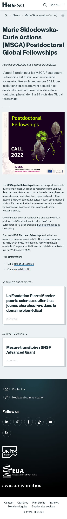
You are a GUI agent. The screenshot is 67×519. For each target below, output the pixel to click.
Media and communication (28, 397)
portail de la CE (22, 269)
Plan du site (38, 502)
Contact (8, 502)
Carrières (22, 502)
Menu (54, 5)
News (16, 15)
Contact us (18, 389)
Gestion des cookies (43, 506)
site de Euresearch (24, 263)
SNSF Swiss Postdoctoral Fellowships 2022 (34, 242)
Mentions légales (17, 506)
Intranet (54, 502)
